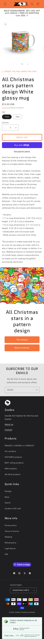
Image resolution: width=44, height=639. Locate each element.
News (7, 497)
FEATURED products (13, 457)
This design (22, 339)
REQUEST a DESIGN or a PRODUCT (19, 446)
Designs (8, 491)
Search (8, 503)
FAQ (6, 554)
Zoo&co (17, 612)
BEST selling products (14, 463)
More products (22, 348)
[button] (5, 4)
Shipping (5, 108)
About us (9, 424)
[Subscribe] (36, 390)
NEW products (11, 469)
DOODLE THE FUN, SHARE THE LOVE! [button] (20, 71)
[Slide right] (27, 64)
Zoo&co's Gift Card (13, 509)
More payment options (22, 151)
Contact (8, 430)
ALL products (10, 451)
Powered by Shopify (28, 612)
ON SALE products (13, 474)
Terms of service (12, 531)
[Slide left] (16, 64)
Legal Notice (10, 548)
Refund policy (10, 543)
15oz (17, 117)
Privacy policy (11, 525)
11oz (7, 117)
